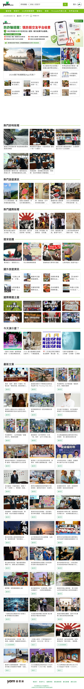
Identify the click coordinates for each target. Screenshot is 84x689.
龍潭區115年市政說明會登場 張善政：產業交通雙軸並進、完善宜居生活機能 (42, 462)
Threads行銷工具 (58, 11)
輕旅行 (17, 11)
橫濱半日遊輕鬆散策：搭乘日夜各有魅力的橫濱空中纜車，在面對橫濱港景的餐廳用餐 (15, 667)
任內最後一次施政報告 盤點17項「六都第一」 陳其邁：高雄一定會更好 (15, 488)
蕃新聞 (8, 11)
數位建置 (66, 682)
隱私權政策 (58, 682)
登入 (75, 4)
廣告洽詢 (74, 682)
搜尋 (47, 11)
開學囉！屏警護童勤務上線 (14, 588)
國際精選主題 (11, 297)
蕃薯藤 (8, 4)
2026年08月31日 (9, 16)
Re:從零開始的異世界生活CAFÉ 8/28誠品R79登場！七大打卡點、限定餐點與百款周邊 (67, 667)
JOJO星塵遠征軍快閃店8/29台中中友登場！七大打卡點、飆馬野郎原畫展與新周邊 (42, 667)
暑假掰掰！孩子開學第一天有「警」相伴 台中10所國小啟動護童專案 (41, 437)
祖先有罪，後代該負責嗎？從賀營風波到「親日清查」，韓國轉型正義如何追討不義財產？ (68, 641)
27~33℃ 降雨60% (31, 16)
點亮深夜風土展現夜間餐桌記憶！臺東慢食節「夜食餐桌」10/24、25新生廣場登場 (14, 539)
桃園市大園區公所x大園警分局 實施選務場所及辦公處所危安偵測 (15, 411)
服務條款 (49, 682)
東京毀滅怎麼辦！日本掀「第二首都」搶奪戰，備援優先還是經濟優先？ (15, 641)
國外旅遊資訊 (11, 269)
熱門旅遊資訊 (11, 179)
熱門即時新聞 (11, 125)
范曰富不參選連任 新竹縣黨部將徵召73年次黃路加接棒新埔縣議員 (67, 411)
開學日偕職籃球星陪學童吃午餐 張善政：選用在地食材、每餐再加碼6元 (42, 488)
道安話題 (9, 239)
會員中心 (42, 682)
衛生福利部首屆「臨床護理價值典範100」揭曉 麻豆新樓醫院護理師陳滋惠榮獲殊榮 (15, 564)
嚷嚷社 (39, 11)
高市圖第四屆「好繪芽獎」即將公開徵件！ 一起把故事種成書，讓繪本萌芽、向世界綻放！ (41, 590)
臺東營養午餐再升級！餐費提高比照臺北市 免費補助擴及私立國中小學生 (67, 513)
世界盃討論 (73, 11)
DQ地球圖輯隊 (28, 11)
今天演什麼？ (11, 328)
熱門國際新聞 (11, 209)
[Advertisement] (42, 110)
